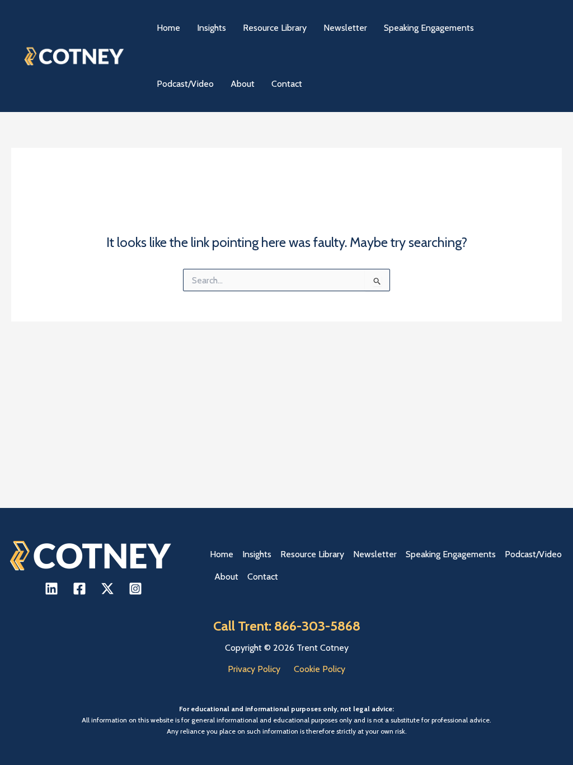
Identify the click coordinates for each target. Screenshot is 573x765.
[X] (107, 588)
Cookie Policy (319, 669)
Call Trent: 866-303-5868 (286, 626)
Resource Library (312, 554)
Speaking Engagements (451, 554)
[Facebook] (79, 588)
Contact (262, 576)
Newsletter (375, 554)
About (226, 576)
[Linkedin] (51, 588)
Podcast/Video (533, 554)
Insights (256, 554)
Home (221, 554)
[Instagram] (135, 588)
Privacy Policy (254, 669)
